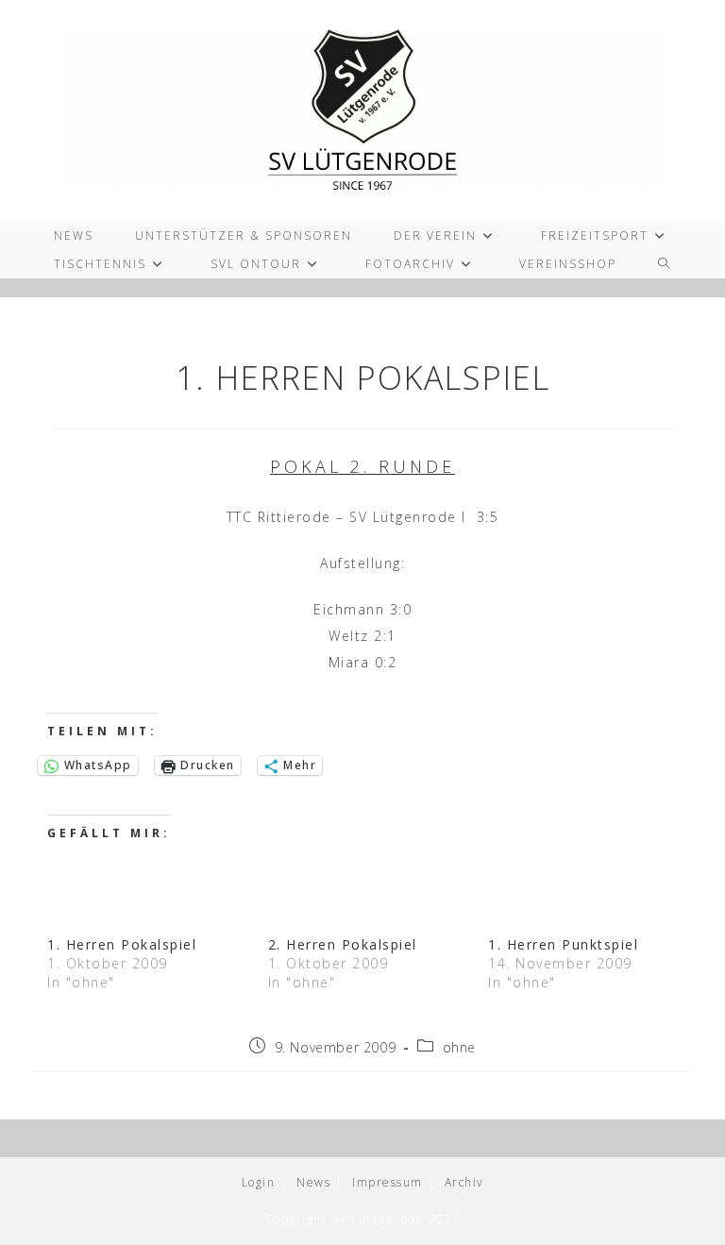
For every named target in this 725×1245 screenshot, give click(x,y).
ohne (459, 1047)
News (313, 1182)
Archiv (464, 1182)
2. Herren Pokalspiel (342, 944)
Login (259, 1182)
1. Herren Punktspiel (563, 944)
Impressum (387, 1182)
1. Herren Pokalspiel (121, 944)
